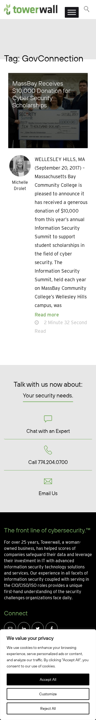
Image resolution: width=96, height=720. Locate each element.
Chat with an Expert (48, 431)
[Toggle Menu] (71, 12)
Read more (47, 314)
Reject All (48, 708)
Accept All (48, 679)
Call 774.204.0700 (48, 462)
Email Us (48, 493)
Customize (48, 694)
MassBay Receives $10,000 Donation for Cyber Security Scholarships (41, 94)
